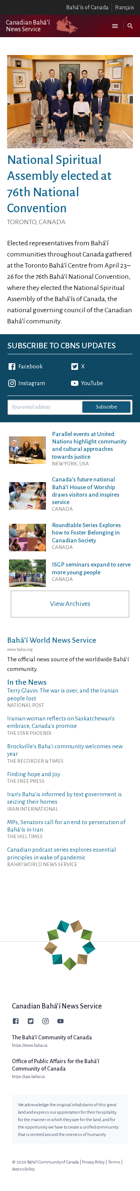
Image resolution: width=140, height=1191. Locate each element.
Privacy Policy (93, 1162)
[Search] (130, 26)
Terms (114, 1162)
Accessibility (23, 1169)
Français (124, 7)
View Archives (70, 603)
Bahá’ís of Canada (87, 7)
